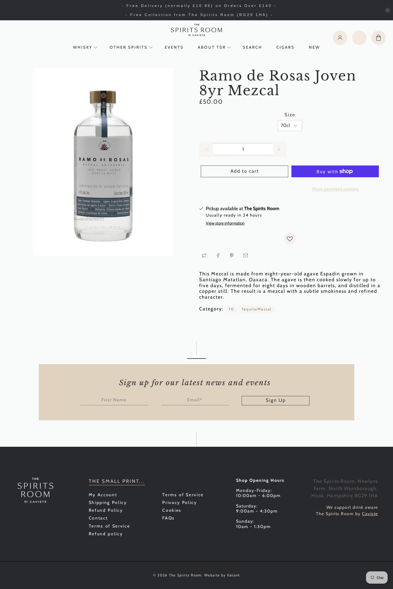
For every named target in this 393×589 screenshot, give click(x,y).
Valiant (233, 575)
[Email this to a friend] (246, 255)
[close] (387, 10)
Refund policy (106, 533)
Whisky (83, 47)
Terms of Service (109, 526)
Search (252, 47)
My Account (103, 494)
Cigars (285, 47)
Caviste (370, 513)
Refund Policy (106, 510)
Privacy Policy (179, 502)
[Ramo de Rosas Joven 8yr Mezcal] (103, 162)
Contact (98, 518)
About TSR (212, 47)
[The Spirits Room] (196, 30)
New (314, 47)
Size (289, 115)
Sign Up (276, 400)
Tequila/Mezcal (256, 309)
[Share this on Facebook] (218, 255)
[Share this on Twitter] (204, 255)
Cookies (172, 510)
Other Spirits (129, 47)
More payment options (335, 189)
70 (231, 309)
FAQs (168, 518)
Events (174, 47)
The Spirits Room (185, 575)
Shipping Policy (108, 502)
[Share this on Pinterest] (232, 255)
